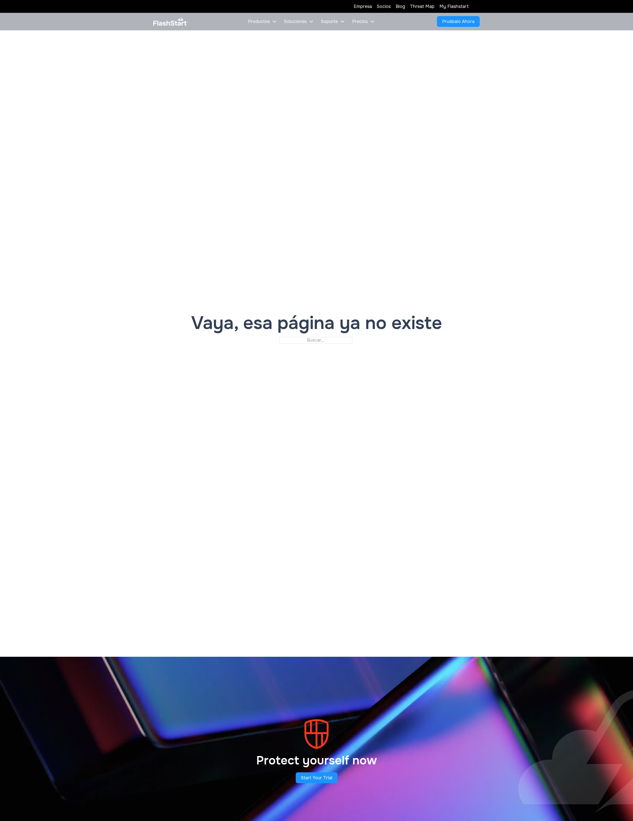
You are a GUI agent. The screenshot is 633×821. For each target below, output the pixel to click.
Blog (400, 6)
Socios (384, 6)
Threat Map (422, 6)
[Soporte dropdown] (342, 21)
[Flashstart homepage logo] (170, 22)
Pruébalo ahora (458, 21)
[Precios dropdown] (372, 21)
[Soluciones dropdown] (311, 21)
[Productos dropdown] (274, 21)
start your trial (316, 777)
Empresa (363, 6)
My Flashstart (454, 6)
